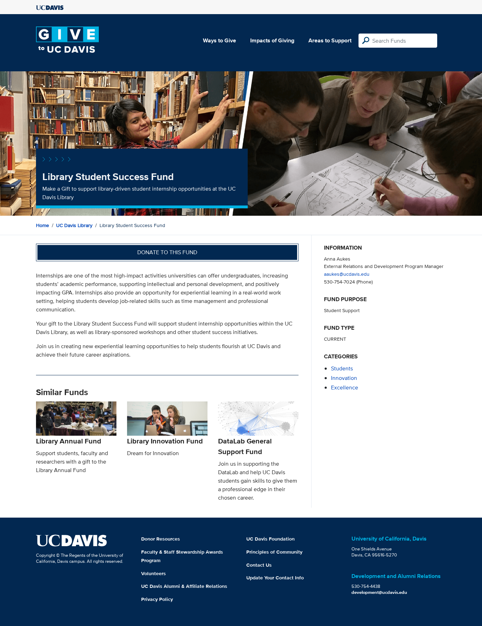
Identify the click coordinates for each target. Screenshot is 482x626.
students (342, 368)
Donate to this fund (167, 252)
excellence (344, 387)
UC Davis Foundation (270, 538)
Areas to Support (329, 40)
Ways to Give (219, 40)
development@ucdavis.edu (379, 592)
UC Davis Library (74, 225)
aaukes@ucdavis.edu (346, 274)
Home (42, 225)
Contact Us (259, 564)
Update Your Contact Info (275, 577)
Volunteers (153, 573)
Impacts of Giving (272, 40)
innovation (344, 378)
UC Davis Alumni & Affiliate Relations (184, 586)
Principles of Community (274, 551)
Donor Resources (160, 538)
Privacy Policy (157, 599)
